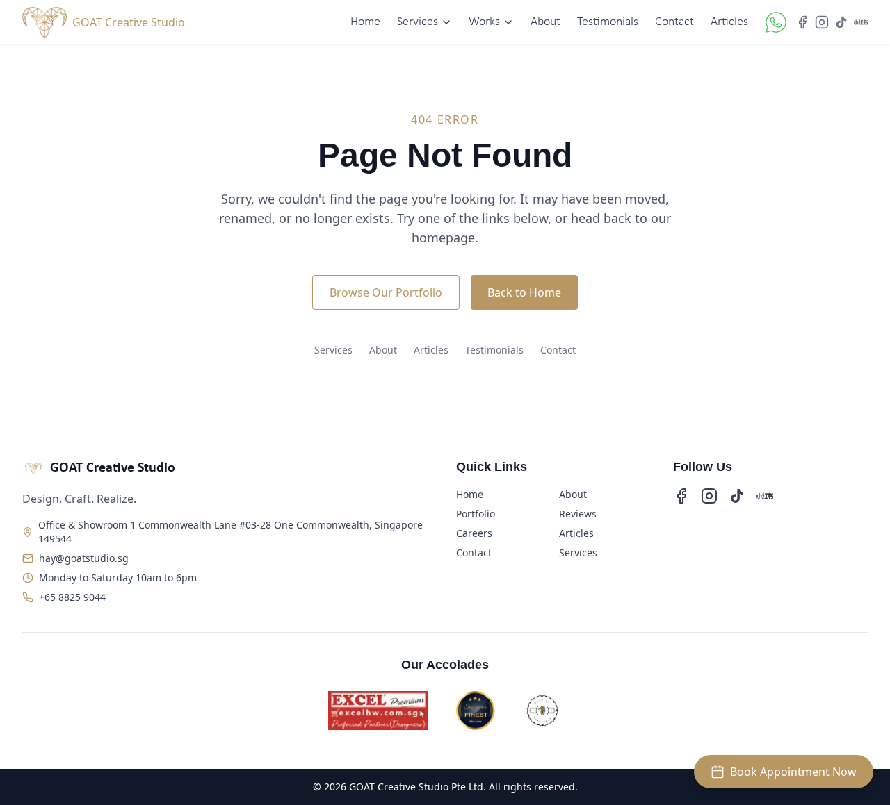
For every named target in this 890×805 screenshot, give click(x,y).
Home (365, 22)
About (545, 22)
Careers (474, 533)
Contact (674, 22)
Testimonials (607, 22)
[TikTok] (841, 22)
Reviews (578, 513)
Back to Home (524, 292)
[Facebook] (802, 22)
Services (333, 349)
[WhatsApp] (776, 22)
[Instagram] (822, 22)
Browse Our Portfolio (386, 292)
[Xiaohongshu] (861, 22)
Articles (729, 22)
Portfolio (475, 513)
